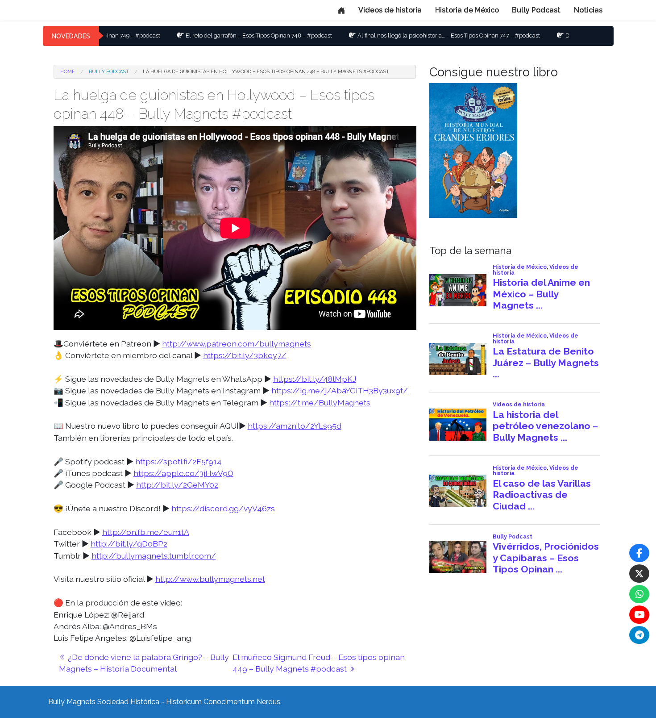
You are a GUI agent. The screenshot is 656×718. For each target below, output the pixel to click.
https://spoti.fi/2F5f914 (178, 461)
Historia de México (467, 10)
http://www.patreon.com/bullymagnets (236, 343)
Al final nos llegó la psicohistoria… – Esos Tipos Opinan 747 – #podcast (410, 35)
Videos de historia (390, 10)
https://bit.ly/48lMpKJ (314, 379)
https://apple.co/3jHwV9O (183, 473)
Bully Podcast (536, 10)
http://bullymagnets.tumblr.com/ (153, 555)
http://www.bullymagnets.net (210, 579)
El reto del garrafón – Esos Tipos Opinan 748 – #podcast (220, 35)
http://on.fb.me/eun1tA (145, 532)
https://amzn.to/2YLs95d (294, 425)
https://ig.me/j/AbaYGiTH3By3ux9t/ (339, 390)
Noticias (588, 10)
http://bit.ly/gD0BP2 (129, 543)
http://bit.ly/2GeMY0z (177, 484)
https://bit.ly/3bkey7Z (244, 355)
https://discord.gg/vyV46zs (223, 508)
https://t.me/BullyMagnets (319, 402)
